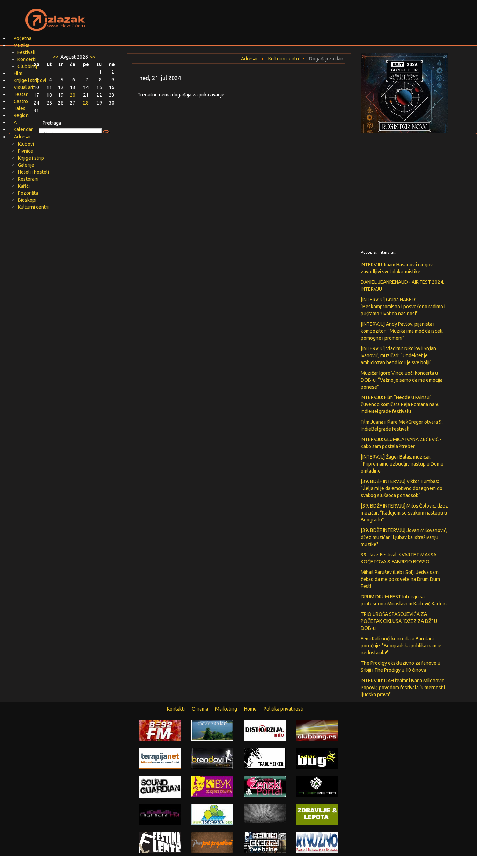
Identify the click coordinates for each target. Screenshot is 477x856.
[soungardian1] (160, 786)
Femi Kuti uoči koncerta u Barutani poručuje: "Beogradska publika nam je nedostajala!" (401, 645)
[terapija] (160, 758)
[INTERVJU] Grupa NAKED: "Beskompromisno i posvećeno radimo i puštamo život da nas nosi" (403, 306)
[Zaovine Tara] (212, 730)
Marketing (226, 709)
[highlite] (160, 814)
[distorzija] (265, 730)
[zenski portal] (265, 786)
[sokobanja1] (212, 814)
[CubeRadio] (317, 786)
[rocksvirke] (265, 813)
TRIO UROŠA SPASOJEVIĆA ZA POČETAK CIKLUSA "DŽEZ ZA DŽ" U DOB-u (399, 621)
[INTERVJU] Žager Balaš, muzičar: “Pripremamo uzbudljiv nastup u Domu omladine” (402, 464)
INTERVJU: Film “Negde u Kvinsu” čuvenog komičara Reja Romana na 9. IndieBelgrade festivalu (400, 404)
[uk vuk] (212, 786)
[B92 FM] (160, 730)
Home (250, 709)
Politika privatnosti (283, 709)
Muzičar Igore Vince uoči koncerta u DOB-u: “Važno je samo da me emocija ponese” (401, 380)
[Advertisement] (321, 15)
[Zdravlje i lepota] (317, 814)
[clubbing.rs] (317, 730)
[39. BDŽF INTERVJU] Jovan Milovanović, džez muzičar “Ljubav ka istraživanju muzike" (404, 537)
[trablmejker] (265, 758)
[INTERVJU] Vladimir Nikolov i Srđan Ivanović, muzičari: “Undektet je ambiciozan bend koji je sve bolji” (398, 355)
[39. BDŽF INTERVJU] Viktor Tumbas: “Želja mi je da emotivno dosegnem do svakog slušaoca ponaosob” (401, 488)
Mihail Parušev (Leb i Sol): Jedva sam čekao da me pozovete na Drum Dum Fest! (400, 579)
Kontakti (176, 709)
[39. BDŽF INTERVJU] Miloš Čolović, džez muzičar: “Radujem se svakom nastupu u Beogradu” (404, 513)
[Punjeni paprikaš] (212, 841)
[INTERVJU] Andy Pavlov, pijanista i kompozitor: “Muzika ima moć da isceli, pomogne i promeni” (402, 331)
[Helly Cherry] (265, 841)
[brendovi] (212, 758)
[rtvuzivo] (317, 841)
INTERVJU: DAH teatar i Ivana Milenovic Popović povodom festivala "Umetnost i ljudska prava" (403, 687)
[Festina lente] (160, 841)
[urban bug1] (317, 758)
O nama (200, 709)
